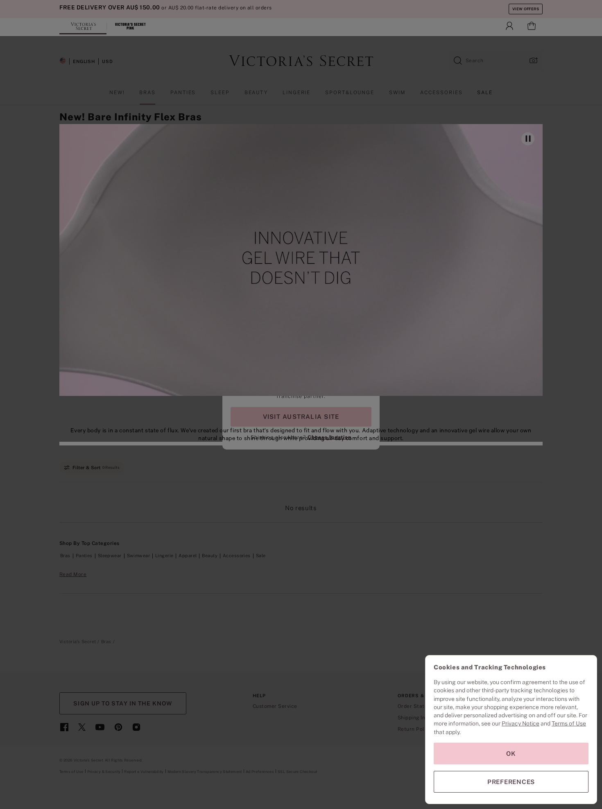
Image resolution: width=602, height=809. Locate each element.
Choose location (329, 437)
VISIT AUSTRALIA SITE (301, 416)
